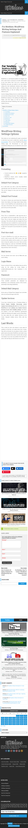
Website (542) (22, 764)
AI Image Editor (6, 697)
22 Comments (20, 649)
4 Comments (19, 678)
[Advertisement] (14, 50)
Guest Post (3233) (4, 761)
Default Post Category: (10, 113)
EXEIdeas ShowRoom (5, 785)
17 (25, 719)
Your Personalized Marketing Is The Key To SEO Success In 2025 (14, 648)
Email (3, 553)
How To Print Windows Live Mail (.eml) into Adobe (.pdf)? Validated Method (14, 662)
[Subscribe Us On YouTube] (19, 752)
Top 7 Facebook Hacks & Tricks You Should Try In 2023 (14, 669)
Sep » (4, 725)
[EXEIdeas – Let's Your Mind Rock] (14, 10)
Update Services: (9, 124)
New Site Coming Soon (5, 793)
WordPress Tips (6, 21)
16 (21, 719)
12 (6, 719)
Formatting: (7, 111)
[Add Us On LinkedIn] (14, 752)
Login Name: (7, 120)
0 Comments (20, 635)
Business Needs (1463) (14, 761)
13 (10, 719)
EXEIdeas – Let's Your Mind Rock (9, 19)
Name (3, 549)
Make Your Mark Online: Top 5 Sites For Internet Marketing (14, 676)
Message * (4, 540)
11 (2, 719)
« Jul (1, 725)
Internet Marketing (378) (20, 766)
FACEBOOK (7, 468)
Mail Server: (7, 118)
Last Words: (5, 126)
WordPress (20, 19)
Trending (7, 620)
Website (4, 558)
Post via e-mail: (8, 117)
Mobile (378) (11, 766)
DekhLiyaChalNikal (4, 790)
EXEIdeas (10, 496)
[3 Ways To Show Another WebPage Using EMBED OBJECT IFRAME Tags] (14, 631)
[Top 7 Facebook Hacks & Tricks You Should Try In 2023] (14, 667)
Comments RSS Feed (7, 564)
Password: (7, 121)
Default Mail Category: (9, 123)
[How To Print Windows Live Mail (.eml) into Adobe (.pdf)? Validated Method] (14, 660)
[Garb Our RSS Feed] (22, 752)
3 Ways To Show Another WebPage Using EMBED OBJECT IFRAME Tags (14, 633)
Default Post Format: (9, 114)
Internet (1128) (23, 761)
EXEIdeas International (5, 788)
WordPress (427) (4, 766)
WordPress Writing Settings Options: (11, 110)
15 (17, 719)
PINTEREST (7, 471)
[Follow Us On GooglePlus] (11, 752)
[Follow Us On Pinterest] (16, 752)
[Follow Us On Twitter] (8, 752)
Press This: (7, 116)
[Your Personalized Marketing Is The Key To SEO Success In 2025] (14, 646)
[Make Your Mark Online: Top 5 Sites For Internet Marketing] (14, 674)
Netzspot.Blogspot (4, 783)
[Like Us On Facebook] (6, 752)
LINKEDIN (20, 468)
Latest (20, 620)
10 (25, 717)
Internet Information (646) (6, 764)
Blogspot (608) (15, 764)
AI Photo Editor (5, 701)
